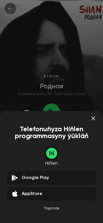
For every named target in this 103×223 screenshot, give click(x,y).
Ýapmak (52, 208)
